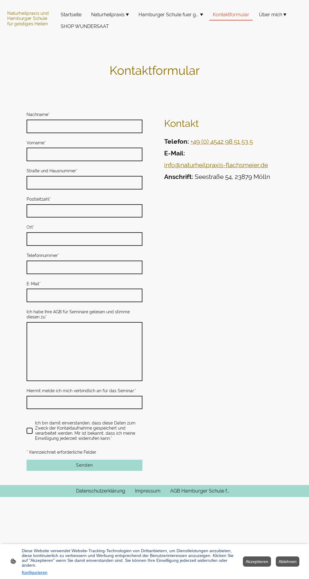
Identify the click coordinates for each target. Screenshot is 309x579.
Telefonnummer (43, 255)
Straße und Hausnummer (52, 170)
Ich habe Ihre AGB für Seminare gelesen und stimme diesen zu (78, 314)
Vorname (36, 142)
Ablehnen (288, 561)
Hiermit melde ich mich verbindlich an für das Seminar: (81, 390)
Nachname (38, 114)
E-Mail (34, 283)
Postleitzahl (39, 199)
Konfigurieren (34, 572)
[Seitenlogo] (29, 33)
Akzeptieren (257, 561)
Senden (84, 465)
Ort (30, 227)
